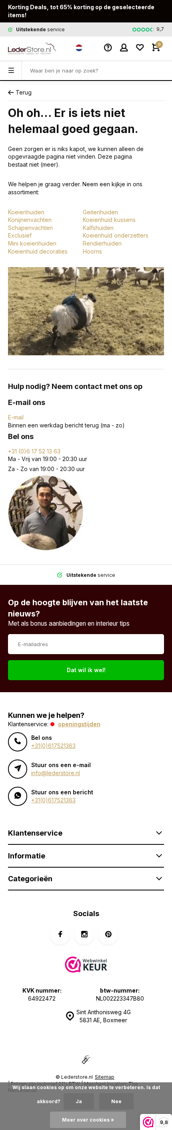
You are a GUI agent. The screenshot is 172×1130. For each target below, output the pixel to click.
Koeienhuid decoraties (38, 251)
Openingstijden (79, 724)
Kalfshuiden (98, 227)
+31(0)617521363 (53, 745)
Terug (24, 92)
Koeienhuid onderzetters (115, 235)
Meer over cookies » (88, 1120)
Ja (79, 1101)
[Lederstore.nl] (32, 48)
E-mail (16, 417)
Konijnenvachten (30, 219)
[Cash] (86, 1061)
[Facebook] (60, 935)
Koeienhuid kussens (109, 219)
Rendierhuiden (102, 243)
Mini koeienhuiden (32, 243)
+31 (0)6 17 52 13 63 (34, 451)
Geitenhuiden (100, 212)
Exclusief (20, 235)
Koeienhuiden (26, 212)
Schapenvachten (30, 227)
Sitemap (104, 1077)
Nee (116, 1101)
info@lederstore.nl (55, 772)
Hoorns (92, 251)
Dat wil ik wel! (86, 670)
